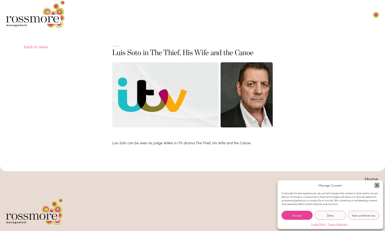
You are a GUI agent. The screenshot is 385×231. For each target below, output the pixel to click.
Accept (297, 215)
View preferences (363, 215)
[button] (377, 185)
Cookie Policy (318, 224)
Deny (330, 215)
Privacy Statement (338, 224)
